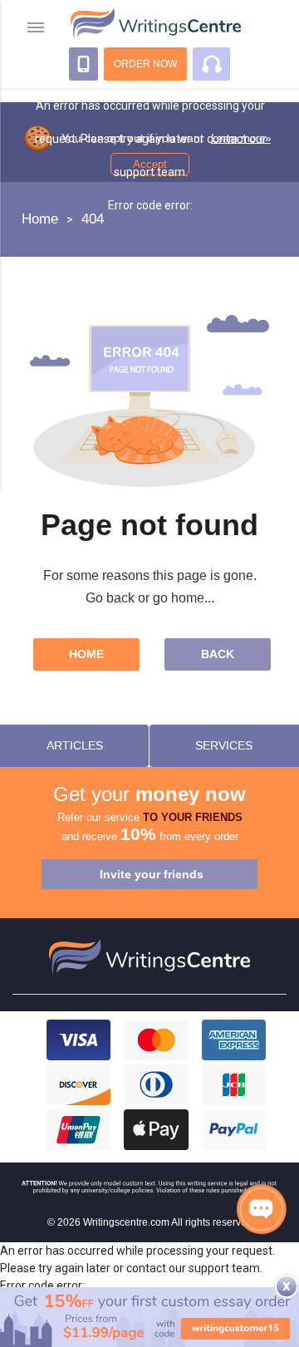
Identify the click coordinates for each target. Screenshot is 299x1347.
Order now (145, 64)
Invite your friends (151, 874)
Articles (75, 745)
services (223, 745)
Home (86, 654)
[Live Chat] (262, 1208)
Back (217, 654)
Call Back (83, 64)
